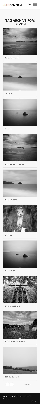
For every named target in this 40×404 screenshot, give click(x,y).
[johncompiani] (16, 4)
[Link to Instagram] (35, 401)
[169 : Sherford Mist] (20, 360)
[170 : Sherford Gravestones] (20, 325)
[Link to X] (32, 401)
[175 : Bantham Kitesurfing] (20, 147)
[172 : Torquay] (20, 254)
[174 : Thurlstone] (20, 183)
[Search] (29, 4)
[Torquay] (20, 112)
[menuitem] (29, 4)
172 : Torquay (10, 271)
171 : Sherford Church (12, 306)
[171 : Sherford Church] (20, 289)
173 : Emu (8, 235)
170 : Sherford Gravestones (15, 341)
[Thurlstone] (20, 77)
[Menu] (34, 4)
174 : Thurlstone (11, 200)
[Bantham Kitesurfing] (20, 41)
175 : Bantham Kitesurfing (14, 164)
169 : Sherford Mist (12, 377)
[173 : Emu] (20, 218)
